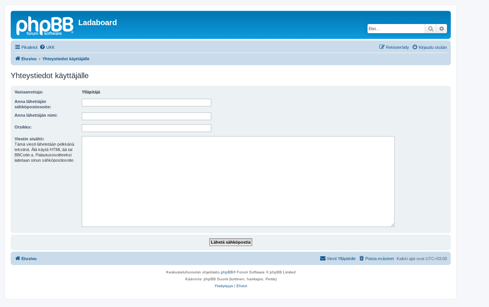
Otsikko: (23, 127)
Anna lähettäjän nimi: (36, 115)
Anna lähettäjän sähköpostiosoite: (33, 104)
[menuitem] (47, 47)
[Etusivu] (45, 25)
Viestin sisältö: (29, 139)
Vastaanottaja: (29, 92)
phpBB (227, 272)
